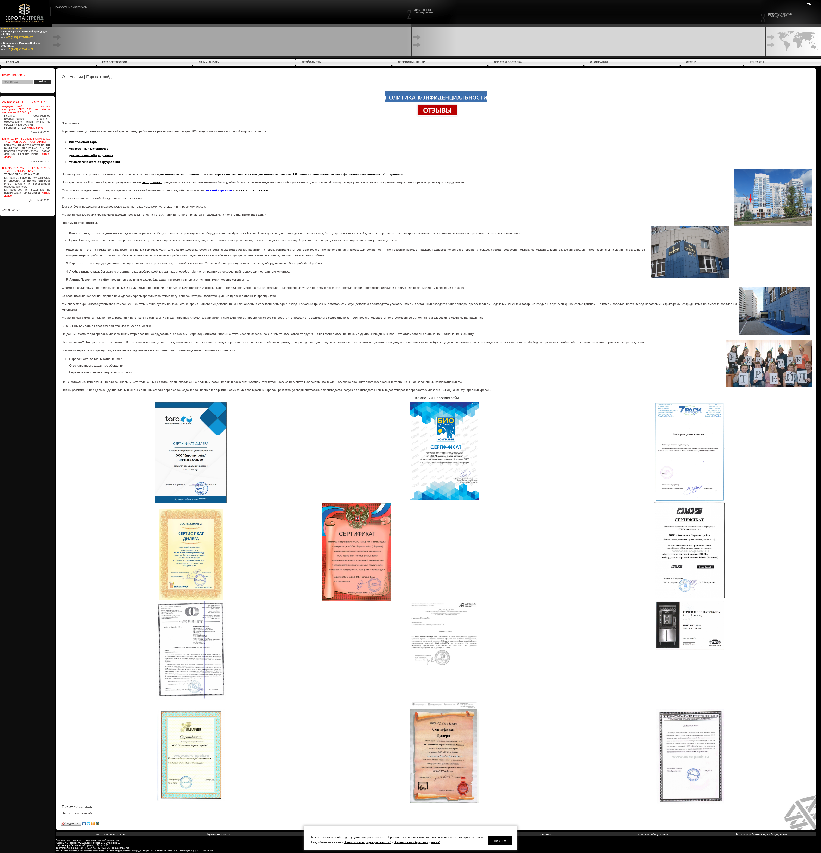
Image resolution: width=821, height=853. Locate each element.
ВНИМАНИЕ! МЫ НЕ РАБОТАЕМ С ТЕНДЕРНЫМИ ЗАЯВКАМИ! (26, 169)
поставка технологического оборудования (96, 840)
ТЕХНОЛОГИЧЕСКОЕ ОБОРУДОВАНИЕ (780, 15)
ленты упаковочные (263, 174)
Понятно (500, 840)
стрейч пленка (225, 174)
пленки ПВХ (289, 174)
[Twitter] (88, 823)
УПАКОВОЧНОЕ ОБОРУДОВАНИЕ (423, 11)
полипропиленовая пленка (319, 174)
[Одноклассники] (93, 823)
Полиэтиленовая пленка (110, 834)
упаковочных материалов (89, 148)
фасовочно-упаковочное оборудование (373, 174)
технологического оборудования (94, 162)
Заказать (545, 834)
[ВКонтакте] (84, 823)
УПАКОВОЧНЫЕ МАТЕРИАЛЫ (70, 7)
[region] (410, 838)
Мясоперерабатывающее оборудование (762, 834)
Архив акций (11, 210)
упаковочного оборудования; (91, 155)
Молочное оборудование (653, 834)
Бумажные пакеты (218, 834)
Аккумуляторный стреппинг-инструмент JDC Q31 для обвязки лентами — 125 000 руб (26, 109)
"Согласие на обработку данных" (417, 842)
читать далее (35, 127)
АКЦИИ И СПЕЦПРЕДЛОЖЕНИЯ (25, 101)
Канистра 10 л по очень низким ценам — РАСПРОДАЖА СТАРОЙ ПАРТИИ (26, 140)
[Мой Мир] (97, 823)
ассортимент (152, 182)
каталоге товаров (254, 190)
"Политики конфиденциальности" (367, 842)
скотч (242, 174)
